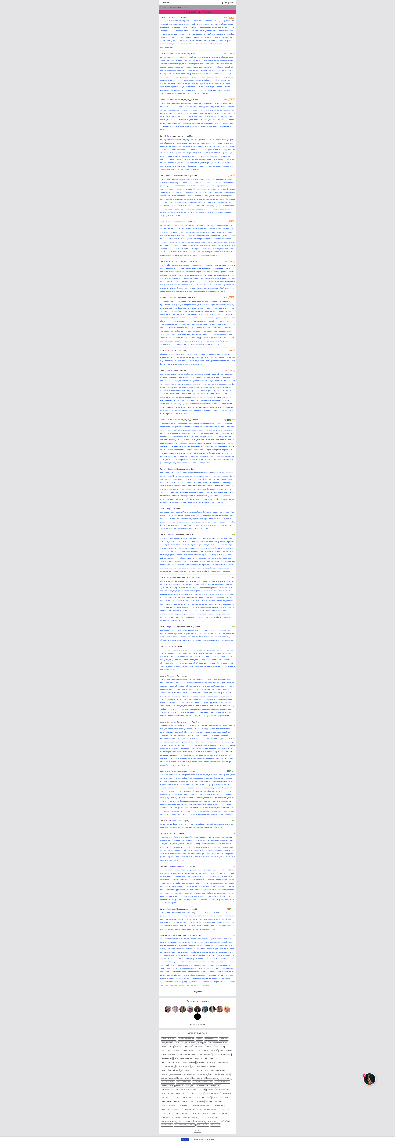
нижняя (190, 847)
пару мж (207, 801)
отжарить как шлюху (224, 689)
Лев (161, 176)
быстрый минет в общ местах (220, 400)
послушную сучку (181, 202)
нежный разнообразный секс (180, 916)
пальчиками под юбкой (188, 663)
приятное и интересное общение (203, 436)
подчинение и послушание (171, 426)
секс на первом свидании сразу (221, 166)
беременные (182, 225)
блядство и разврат (223, 83)
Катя (161, 136)
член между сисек (214, 558)
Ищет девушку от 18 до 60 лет (186, 771)
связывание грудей (222, 824)
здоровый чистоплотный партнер (214, 341)
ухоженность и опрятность (223, 955)
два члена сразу (203, 784)
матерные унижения (188, 318)
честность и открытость (210, 394)
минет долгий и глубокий (204, 321)
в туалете (163, 146)
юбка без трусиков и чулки (198, 31)
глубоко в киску (190, 804)
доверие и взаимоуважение (209, 942)
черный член (179, 538)
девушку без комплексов (212, 775)
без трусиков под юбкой (210, 37)
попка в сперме (203, 712)
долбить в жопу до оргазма (218, 715)
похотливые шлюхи (214, 840)
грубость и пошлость (174, 482)
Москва (172, 17)
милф (216, 499)
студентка (215, 305)
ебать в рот (164, 545)
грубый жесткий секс (208, 357)
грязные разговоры (184, 153)
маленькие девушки (194, 945)
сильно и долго (209, 807)
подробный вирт (171, 492)
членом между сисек (187, 73)
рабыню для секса (175, 37)
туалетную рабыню (173, 215)
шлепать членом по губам (170, 614)
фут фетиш (214, 103)
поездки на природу (185, 328)
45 (167, 261)
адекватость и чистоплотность (184, 502)
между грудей (189, 24)
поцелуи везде (183, 384)
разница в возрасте (168, 57)
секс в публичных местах (202, 272)
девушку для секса (191, 794)
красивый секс (190, 482)
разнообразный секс (203, 781)
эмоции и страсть (218, 314)
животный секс (208, 64)
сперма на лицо (183, 1105)
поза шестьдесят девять (188, 113)
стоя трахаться (221, 968)
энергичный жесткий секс (189, 985)
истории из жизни (173, 156)
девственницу (169, 189)
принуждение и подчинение (171, 199)
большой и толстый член (211, 591)
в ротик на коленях (226, 640)
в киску (223, 106)
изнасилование (199, 650)
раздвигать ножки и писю (177, 252)
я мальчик (201, 199)
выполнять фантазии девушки (185, 853)
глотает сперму (200, 847)
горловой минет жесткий (217, 686)
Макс (162, 771)
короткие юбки (171, 443)
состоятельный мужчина (218, 735)
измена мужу (220, 518)
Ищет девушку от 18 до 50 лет (188, 909)
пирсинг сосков (213, 561)
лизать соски (220, 594)
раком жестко (219, 492)
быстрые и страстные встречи (208, 732)
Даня (162, 627)
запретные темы (198, 205)
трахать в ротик (198, 430)
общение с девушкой (174, 732)
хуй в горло (172, 551)
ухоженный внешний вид (177, 975)
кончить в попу (181, 653)
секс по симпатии (167, 775)
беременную (165, 196)
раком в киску (207, 331)
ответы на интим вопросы (202, 123)
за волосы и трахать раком (180, 126)
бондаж (163, 824)
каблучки (199, 883)
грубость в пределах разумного (187, 331)
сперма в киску (226, 113)
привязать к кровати (209, 607)
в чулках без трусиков (178, 288)
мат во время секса (196, 324)
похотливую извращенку (197, 209)
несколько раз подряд (215, 308)
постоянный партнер (214, 880)
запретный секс (166, 209)
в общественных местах (174, 515)
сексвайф (170, 476)
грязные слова (170, 64)
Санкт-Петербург (177, 866)
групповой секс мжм (188, 489)
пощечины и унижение (185, 450)
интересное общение (212, 1094)
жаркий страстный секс (213, 374)
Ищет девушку (181, 17)
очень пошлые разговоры (170, 87)
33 (168, 298)
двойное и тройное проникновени (174, 857)
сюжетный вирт (206, 77)
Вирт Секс (174, 53)
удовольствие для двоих (211, 387)
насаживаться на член (190, 169)
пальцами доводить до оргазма (180, 305)
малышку (180, 189)
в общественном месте (220, 268)
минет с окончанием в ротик (189, 80)
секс (197, 630)
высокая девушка (211, 337)
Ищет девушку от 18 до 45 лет (189, 935)
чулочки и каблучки (223, 40)
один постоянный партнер (215, 301)
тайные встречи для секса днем (204, 978)
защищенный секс (201, 305)
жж (196, 139)
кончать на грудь (167, 692)
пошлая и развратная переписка (209, 450)
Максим (163, 53)
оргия (208, 837)
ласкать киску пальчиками (211, 380)
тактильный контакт (168, 301)
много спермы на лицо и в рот (183, 545)
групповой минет (182, 149)
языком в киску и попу (187, 761)
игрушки (228, 179)
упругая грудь (183, 548)
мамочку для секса (178, 196)
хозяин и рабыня (196, 459)
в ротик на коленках (168, 1054)
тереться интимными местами (185, 637)
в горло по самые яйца (190, 40)
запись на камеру (198, 899)
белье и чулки (212, 1121)
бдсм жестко (229, 880)
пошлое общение (198, 149)
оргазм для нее (208, 384)
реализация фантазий (192, 958)
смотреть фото (193, 354)
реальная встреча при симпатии (194, 44)
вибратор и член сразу (170, 709)
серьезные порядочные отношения (195, 709)
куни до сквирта (183, 952)
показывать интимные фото (182, 212)
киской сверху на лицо (182, 715)
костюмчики (214, 601)
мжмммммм (195, 384)
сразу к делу (185, 334)
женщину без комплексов (196, 189)
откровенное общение (213, 182)
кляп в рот (218, 827)
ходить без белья (189, 541)
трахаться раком (175, 656)
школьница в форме (168, 456)
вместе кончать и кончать (207, 24)
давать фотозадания (213, 459)
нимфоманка (195, 601)
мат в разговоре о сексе (201, 463)
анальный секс (182, 512)
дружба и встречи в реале (189, 387)
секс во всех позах (189, 156)
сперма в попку (194, 706)
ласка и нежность (167, 633)
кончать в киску (182, 601)
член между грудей (167, 555)
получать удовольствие (192, 752)
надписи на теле (175, 453)
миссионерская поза (204, 499)
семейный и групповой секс (196, 192)
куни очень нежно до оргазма (172, 581)
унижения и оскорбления (217, 729)
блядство (228, 515)
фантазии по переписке (207, 73)
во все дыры (169, 153)
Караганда (171, 909)
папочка (163, 67)
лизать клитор (171, 587)
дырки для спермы (189, 87)
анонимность (204, 268)
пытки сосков (206, 742)
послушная (224, 305)
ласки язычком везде (222, 637)
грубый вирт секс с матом (206, 1062)
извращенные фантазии (177, 110)
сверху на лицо (208, 614)
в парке (168, 278)
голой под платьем (202, 666)
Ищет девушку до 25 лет (188, 53)
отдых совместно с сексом (220, 939)
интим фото (172, 824)
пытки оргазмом (172, 880)
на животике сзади (218, 712)
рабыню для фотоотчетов (181, 446)
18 (165, 136)
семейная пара (166, 725)
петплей (209, 824)
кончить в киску (166, 60)
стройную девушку (177, 798)
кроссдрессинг (205, 106)
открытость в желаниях (202, 486)
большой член (218, 584)
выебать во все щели (168, 113)
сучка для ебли (223, 70)
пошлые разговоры (186, 788)
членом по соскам (191, 37)
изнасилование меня (225, 110)
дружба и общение (206, 139)
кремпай (170, 229)
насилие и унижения (219, 446)
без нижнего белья (196, 880)
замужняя (176, 278)
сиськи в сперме (197, 568)
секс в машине (218, 179)
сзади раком (195, 607)
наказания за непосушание (202, 1082)
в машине (214, 512)
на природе (170, 268)
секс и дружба (171, 387)
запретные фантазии (176, 67)
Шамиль (163, 298)
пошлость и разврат (168, 80)
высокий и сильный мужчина (189, 291)
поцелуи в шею (225, 978)
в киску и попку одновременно (192, 34)
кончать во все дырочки (169, 44)
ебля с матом (189, 732)
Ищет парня (181, 508)
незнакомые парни (192, 515)
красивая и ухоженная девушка (186, 341)
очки (206, 883)
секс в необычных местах (219, 873)
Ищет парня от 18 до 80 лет (183, 136)
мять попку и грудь (206, 502)
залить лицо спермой (196, 561)
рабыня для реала (214, 893)
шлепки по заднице (202, 314)
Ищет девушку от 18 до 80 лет (185, 176)
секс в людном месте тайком (213, 291)
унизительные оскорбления (177, 459)
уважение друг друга (176, 945)
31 (167, 17)
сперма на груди (179, 561)
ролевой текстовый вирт (207, 90)
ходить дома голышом (212, 653)
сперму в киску (178, 400)
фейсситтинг (206, 584)
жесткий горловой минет (170, 850)
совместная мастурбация (178, 778)
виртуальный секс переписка (189, 64)
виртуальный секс (167, 472)
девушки (192, 143)
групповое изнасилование (211, 850)
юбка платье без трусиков (208, 27)
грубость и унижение (182, 463)
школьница (178, 60)
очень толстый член (175, 860)
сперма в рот (194, 110)
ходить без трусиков (191, 660)
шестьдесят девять (185, 745)
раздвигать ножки (200, 153)
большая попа (181, 784)
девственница (220, 265)
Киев (172, 350)
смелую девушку (194, 571)
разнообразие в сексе (196, 876)
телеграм (204, 93)
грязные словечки (167, 883)
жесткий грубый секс (193, 60)
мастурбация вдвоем (173, 794)
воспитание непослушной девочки (182, 27)
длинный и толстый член (170, 765)
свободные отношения (193, 374)
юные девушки (221, 384)
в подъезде (199, 390)
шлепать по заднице (222, 486)
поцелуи (222, 357)
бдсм (180, 824)
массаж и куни (222, 916)
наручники (194, 357)
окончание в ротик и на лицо (189, 758)
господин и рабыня (223, 21)
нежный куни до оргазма (220, 922)
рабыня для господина (218, 725)
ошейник (172, 377)
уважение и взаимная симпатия (221, 334)
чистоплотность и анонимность (208, 745)
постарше (173, 146)
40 (168, 53)
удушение (183, 443)
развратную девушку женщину (221, 192)
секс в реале (184, 21)
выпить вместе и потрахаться (183, 90)
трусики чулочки (217, 31)
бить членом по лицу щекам (193, 840)
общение (163, 354)
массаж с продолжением (210, 919)
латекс (186, 824)
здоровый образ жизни (192, 791)
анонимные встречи (202, 811)
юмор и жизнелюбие (205, 761)
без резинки (181, 31)
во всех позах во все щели (214, 426)
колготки (183, 880)
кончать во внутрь (208, 110)
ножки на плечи (211, 311)
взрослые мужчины (214, 149)
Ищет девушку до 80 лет (188, 420)
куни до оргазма (182, 357)
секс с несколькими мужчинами (191, 146)
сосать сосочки (195, 116)
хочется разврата (197, 778)
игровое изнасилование (175, 70)
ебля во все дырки (225, 748)
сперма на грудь (224, 73)
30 (168, 100)
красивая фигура (195, 337)
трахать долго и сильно (216, 650)
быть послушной (206, 637)
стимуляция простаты (190, 584)
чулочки (224, 103)
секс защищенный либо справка (197, 344)
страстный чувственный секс (180, 686)
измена (183, 876)
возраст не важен (167, 238)
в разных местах (202, 212)
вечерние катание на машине (196, 939)
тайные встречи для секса (203, 186)
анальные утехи (225, 755)
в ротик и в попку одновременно (219, 699)
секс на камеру (178, 397)
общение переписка (203, 472)
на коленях (188, 896)
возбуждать (189, 499)
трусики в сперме (179, 166)
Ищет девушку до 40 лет (186, 298)
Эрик (162, 909)
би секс (206, 512)
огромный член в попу (191, 614)
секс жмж (197, 775)
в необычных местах (172, 394)
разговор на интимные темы (216, 476)
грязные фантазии (208, 70)
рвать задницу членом (181, 205)
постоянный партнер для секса (190, 301)
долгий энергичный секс (201, 377)
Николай (163, 866)
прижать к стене (180, 413)
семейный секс (208, 80)
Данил (162, 469)
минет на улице (176, 755)
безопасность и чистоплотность (191, 308)
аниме (214, 581)
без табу (227, 182)
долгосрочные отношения (192, 597)
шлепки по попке (167, 738)
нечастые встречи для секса (172, 192)
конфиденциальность (193, 275)
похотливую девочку (196, 443)
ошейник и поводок (215, 34)
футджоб (215, 106)
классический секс (220, 781)
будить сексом (217, 666)
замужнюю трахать (195, 196)
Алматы (173, 676)
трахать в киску (207, 40)
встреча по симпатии (221, 811)
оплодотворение (167, 31)
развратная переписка (169, 77)
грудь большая (193, 93)
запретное (212, 189)
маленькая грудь (191, 106)
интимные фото (172, 699)
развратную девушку (201, 423)
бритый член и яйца (186, 551)
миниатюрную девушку (183, 390)
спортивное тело (171, 564)
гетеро (207, 179)
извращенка (169, 149)
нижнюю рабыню (198, 824)
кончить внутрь (184, 83)
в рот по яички (195, 410)
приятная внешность (168, 942)
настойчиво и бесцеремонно (185, 479)
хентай (204, 601)
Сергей (162, 17)
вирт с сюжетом (216, 87)
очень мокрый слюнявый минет (192, 837)
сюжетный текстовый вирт (218, 522)
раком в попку (194, 742)
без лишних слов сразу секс (191, 801)
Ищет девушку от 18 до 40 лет (188, 261)
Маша (162, 222)
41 (169, 350)
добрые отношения (199, 334)
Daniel (162, 535)
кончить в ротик (195, 653)
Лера (162, 508)
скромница (168, 331)
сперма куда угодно (213, 146)
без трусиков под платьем (194, 159)
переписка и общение (173, 791)
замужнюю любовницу (169, 182)
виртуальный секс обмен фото (197, 581)
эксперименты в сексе (215, 199)
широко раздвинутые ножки (171, 702)
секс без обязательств (169, 21)
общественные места (183, 486)
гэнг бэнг (205, 843)
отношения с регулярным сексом (215, 958)
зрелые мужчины (167, 242)
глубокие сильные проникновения (216, 571)
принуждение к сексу (198, 522)
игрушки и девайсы (202, 692)
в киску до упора (173, 40)
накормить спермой (224, 64)
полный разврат (192, 70)
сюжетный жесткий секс (189, 564)
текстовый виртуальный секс (211, 67)
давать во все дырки (223, 604)
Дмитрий (163, 350)
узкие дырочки (183, 377)
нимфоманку (200, 949)
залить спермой (166, 538)
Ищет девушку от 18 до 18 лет (188, 577)
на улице (190, 604)
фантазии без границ (214, 778)
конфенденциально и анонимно (220, 205)
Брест (168, 646)
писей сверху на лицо (190, 850)
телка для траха (199, 715)
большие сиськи (172, 683)
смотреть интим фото (191, 591)
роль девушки (189, 199)
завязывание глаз (183, 272)
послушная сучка (176, 729)
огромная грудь (199, 558)
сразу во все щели (223, 196)
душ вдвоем (209, 196)
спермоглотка (192, 67)
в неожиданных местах (178, 410)
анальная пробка (198, 738)
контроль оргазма (175, 275)
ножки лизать (181, 116)
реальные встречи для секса (202, 21)
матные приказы (216, 883)
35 (165, 833)
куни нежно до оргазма (220, 784)
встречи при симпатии (210, 404)
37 (168, 420)
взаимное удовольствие (210, 354)
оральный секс (224, 630)
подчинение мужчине (208, 587)
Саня (162, 370)
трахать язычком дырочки (205, 120)
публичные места (167, 235)
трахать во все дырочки (189, 77)
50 (164, 176)
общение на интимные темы (175, 143)
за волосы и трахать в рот (175, 93)
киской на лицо (166, 404)
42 (166, 771)
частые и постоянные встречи (213, 962)
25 (165, 508)
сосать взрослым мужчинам (185, 594)
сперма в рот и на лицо (225, 321)
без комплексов (185, 179)
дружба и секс (209, 791)
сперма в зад (182, 57)
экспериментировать (174, 499)
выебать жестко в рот (184, 692)
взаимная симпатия (188, 492)
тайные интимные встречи (215, 278)
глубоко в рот (200, 555)
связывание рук (170, 440)
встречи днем (173, 801)
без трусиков (216, 143)
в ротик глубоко (225, 551)
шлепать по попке (204, 492)
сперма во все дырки (223, 761)
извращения (198, 179)
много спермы (209, 60)
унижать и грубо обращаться (212, 456)
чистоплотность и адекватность (201, 407)
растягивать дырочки (190, 394)
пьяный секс (204, 87)
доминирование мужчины (221, 423)
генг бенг (178, 106)
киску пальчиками (180, 965)
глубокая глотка (199, 679)
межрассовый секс (193, 538)
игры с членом (182, 607)
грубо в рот (197, 126)
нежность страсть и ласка (204, 916)
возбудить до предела (221, 377)
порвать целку (180, 209)
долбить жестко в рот (210, 440)
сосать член (228, 143)
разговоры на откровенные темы (205, 433)
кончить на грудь (227, 27)
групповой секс (185, 103)
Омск (169, 136)
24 (166, 469)
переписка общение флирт (223, 57)
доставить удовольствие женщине (190, 476)
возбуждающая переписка (199, 57)
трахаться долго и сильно (182, 314)
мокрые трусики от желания (218, 610)
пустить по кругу (193, 843)
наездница (169, 653)
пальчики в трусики (207, 663)
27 (166, 535)
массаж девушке (179, 922)
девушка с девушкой (185, 139)
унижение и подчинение (224, 77)
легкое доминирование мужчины (186, 380)
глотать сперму (222, 139)
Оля (161, 646)
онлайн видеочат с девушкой (197, 12)
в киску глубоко (220, 272)
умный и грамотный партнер (222, 814)
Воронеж (172, 469)
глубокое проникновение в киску (188, 968)
